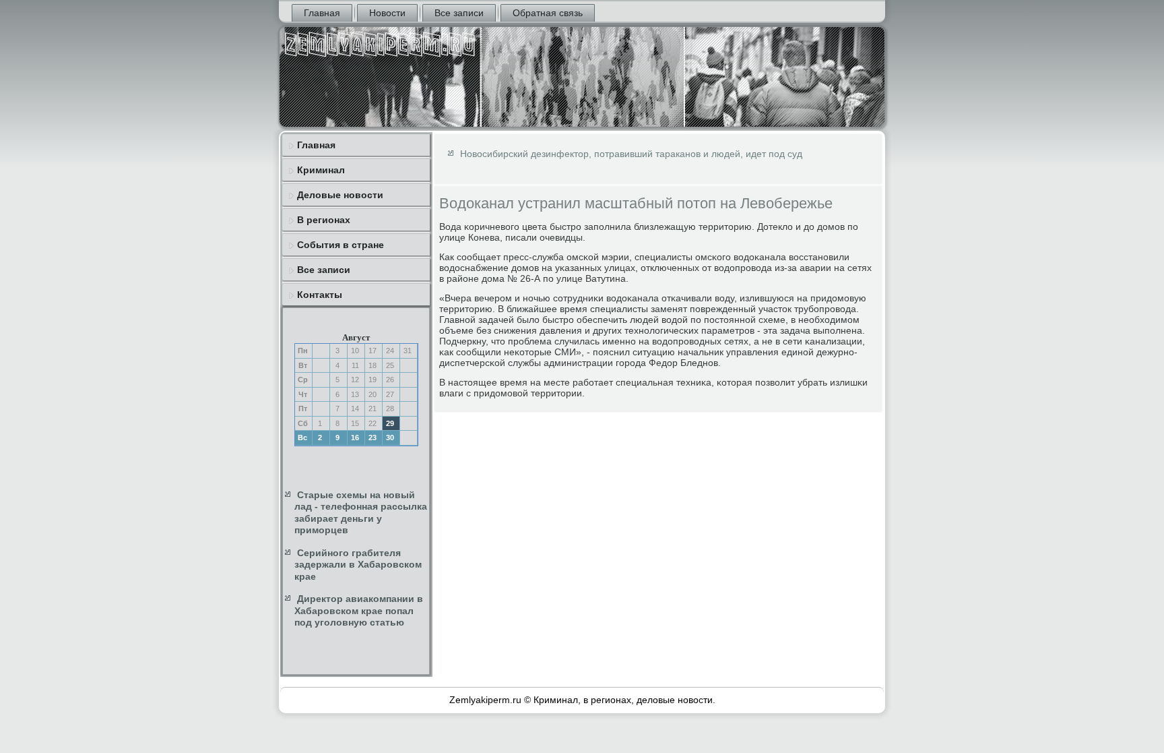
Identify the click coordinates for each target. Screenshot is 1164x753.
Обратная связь (548, 12)
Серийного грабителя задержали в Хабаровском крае (358, 564)
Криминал (321, 169)
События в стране (340, 244)
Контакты (319, 294)
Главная (322, 12)
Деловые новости (340, 194)
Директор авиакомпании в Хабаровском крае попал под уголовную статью (358, 610)
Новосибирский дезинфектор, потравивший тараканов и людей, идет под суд (631, 153)
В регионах (323, 219)
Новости (387, 12)
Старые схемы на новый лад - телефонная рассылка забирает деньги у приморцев (360, 512)
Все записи (459, 12)
